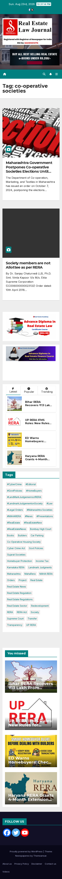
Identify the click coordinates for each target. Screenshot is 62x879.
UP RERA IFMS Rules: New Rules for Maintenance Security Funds (37, 425)
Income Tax (42, 561)
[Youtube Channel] (25, 832)
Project (22, 580)
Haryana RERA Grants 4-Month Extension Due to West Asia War (37, 461)
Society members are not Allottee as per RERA (28, 265)
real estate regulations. (20, 599)
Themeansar (39, 855)
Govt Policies (36, 548)
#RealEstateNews (16, 529)
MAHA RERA (46, 573)
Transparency (14, 625)
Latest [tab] (13, 391)
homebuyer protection (19, 561)
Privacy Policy (21, 863)
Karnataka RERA (15, 567)
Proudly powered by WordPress (26, 851)
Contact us (50, 863)
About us (7, 863)
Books (10, 535)
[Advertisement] (32, 369)
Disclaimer (36, 863)
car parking (37, 535)
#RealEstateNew (33, 522)
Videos (6, 871)
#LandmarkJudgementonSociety (25, 503)
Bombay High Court (40, 529)
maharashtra (14, 573)
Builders (22, 535)
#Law (49, 503)
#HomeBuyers (34, 490)
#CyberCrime (14, 484)
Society (35, 612)
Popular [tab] (29, 391)
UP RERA (31, 625)
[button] (44, 74)
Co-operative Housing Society (24, 541)
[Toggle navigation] (57, 74)
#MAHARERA (14, 516)
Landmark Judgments (40, 567)
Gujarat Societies (16, 554)
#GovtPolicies (14, 490)
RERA (10, 612)
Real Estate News (16, 586)
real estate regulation (19, 593)
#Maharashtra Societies (39, 509)
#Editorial (31, 484)
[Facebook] (7, 832)
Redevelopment (40, 605)
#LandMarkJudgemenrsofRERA (24, 497)
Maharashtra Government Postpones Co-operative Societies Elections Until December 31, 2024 (29, 169)
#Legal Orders (15, 509)
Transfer (32, 618)
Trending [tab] (47, 391)
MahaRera (30, 573)
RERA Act (22, 612)
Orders (11, 580)
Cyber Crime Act (16, 548)
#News (29, 516)
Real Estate (36, 580)
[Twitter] (16, 832)
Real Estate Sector (17, 605)
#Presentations (45, 516)
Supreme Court (15, 618)
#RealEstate (13, 522)
